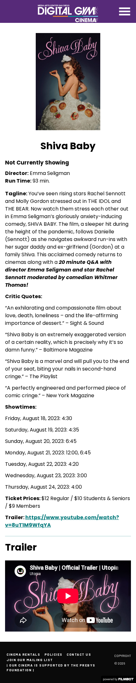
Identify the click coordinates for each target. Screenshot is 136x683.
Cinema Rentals (23, 654)
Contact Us (79, 654)
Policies (54, 654)
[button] (124, 11)
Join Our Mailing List (30, 660)
